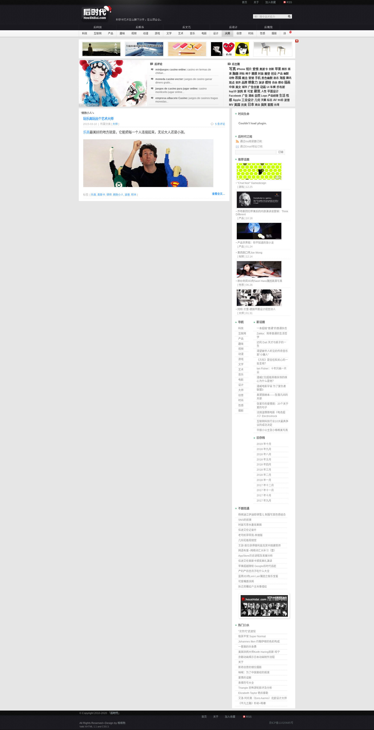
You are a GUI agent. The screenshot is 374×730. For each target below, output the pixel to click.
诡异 (238, 82)
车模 (273, 87)
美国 (237, 104)
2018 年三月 (264, 469)
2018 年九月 (264, 449)
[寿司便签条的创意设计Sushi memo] (188, 49)
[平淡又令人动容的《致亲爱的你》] (102, 49)
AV (275, 100)
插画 (287, 82)
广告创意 (253, 87)
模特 (268, 82)
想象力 (253, 82)
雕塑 (267, 73)
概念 (245, 78)
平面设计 (273, 91)
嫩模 (254, 73)
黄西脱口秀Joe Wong (249, 252)
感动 (280, 82)
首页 (244, 2)
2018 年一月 (264, 480)
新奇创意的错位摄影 (250, 667)
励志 (276, 78)
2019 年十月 (264, 444)
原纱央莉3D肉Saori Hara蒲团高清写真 (259, 281)
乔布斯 (281, 87)
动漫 (145, 33)
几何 (257, 100)
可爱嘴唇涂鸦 (246, 581)
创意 (239, 33)
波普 (287, 100)
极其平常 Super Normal (252, 636)
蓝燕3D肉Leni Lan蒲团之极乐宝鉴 (258, 576)
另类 (244, 104)
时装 (261, 73)
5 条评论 (220, 124)
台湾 (276, 104)
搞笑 (264, 104)
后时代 (114, 713)
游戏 (157, 33)
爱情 (256, 69)
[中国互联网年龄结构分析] (145, 49)
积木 (133, 194)
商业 (257, 104)
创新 (271, 69)
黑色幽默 (267, 78)
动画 (263, 87)
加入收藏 (270, 2)
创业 (274, 73)
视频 (134, 33)
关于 (256, 2)
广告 (245, 95)
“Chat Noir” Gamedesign (251, 183)
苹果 (278, 69)
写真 (232, 69)
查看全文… (218, 193)
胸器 (235, 73)
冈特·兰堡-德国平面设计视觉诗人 (256, 309)
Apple (237, 100)
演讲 (261, 82)
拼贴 (242, 73)
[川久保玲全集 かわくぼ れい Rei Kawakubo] (230, 49)
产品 (110, 33)
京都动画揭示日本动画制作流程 (256, 657)
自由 (274, 82)
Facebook (235, 95)
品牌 (244, 82)
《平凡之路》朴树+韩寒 (252, 703)
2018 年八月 (264, 454)
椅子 (248, 73)
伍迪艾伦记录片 (247, 530)
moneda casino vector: (183, 81)
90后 (280, 100)
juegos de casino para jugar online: (181, 90)
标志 (269, 100)
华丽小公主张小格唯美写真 (272, 430)
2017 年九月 (264, 500)
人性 (263, 91)
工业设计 (248, 100)
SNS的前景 (244, 519)
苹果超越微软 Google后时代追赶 (257, 566)
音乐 (192, 33)
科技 (84, 33)
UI (268, 87)
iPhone (241, 69)
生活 (282, 95)
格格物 (121, 723)
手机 (258, 78)
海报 (282, 78)
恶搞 (238, 78)
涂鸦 (240, 91)
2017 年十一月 (265, 490)
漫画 (251, 95)
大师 (227, 33)
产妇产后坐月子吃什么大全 (253, 571)
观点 (232, 82)
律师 (109, 194)
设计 (215, 33)
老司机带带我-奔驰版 (250, 535)
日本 (251, 104)
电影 (204, 33)
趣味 (122, 33)
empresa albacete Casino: (186, 100)
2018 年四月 (264, 464)
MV (231, 104)
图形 (284, 69)
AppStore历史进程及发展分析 (255, 555)
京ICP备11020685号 (281, 722)
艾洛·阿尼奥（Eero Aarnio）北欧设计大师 (262, 698)
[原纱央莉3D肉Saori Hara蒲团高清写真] (259, 277)
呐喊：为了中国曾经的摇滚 (253, 672)
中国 (232, 87)
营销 (251, 78)
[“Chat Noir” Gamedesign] (259, 179)
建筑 (257, 91)
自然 (257, 95)
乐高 (86, 132)
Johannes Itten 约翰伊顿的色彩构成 (259, 641)
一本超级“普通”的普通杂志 (272, 328)
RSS (289, 2)
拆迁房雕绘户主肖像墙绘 (252, 586)
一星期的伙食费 (247, 646)
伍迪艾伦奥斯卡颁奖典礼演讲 (255, 560)
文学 (169, 33)
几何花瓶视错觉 (247, 540)
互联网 (98, 33)
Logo (264, 95)
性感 (262, 33)
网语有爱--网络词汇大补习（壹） (257, 550)
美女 (238, 87)
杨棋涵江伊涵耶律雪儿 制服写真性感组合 (262, 514)
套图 (270, 104)
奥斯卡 (264, 69)
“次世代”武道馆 (247, 631)
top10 (232, 91)
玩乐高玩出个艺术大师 (98, 118)
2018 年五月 (264, 459)
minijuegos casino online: (183, 71)
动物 (231, 78)
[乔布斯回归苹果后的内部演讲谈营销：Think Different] (259, 207)
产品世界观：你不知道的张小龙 (255, 242)
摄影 (274, 33)
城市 (244, 87)
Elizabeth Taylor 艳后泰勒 (253, 693)
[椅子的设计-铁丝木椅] (273, 49)
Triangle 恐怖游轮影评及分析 (255, 687)
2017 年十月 (264, 495)
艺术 (180, 33)
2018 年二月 (264, 474)
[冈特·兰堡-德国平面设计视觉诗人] (259, 305)
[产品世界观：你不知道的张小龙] (259, 239)
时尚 (250, 33)
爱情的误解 (244, 677)
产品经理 (273, 95)
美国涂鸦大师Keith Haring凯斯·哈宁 (259, 651)
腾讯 (288, 78)
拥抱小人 (118, 194)
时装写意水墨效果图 (250, 524)
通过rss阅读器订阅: (251, 141)
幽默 (286, 73)
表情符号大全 (246, 682)
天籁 (263, 100)
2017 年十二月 (265, 485)
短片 (249, 69)
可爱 (250, 91)
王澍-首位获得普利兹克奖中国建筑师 (259, 545)
